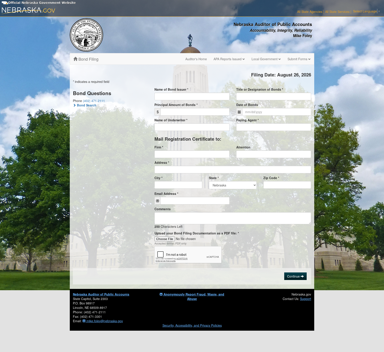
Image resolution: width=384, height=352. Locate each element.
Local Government (265, 59)
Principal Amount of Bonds (176, 104)
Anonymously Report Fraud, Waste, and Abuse (193, 296)
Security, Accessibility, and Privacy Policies (192, 325)
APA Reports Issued (228, 59)
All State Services (337, 11)
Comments (162, 209)
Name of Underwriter (170, 120)
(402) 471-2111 (94, 100)
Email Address (166, 193)
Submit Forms (298, 59)
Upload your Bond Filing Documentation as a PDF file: (196, 233)
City (158, 178)
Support (305, 298)
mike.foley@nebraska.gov (104, 321)
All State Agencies (309, 11)
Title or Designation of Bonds (259, 89)
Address (161, 162)
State (214, 178)
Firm (158, 147)
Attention (243, 147)
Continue (294, 276)
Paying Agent (247, 120)
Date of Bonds (247, 104)
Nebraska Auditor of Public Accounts (101, 294)
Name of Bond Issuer (171, 89)
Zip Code (271, 178)
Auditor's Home (196, 59)
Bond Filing (87, 59)
